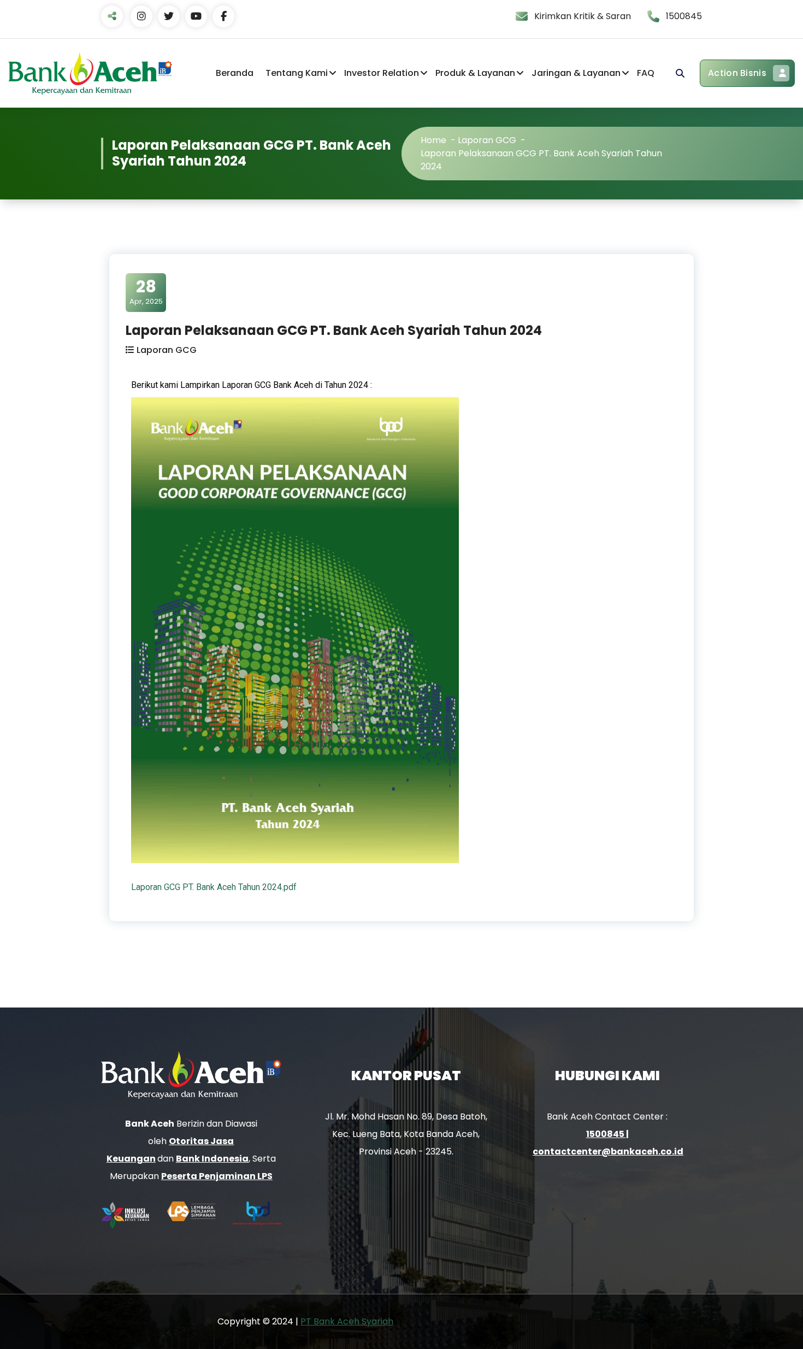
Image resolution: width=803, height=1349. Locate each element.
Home (433, 140)
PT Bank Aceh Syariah (346, 1321)
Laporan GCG (487, 140)
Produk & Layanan (475, 73)
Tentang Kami (296, 73)
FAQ (645, 73)
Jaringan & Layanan (576, 73)
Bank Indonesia (212, 1158)
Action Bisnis (737, 73)
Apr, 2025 (146, 292)
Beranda (234, 73)
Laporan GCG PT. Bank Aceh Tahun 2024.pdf (214, 887)
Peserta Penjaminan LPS (217, 1176)
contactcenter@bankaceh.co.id (608, 1151)
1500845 (606, 1134)
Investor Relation (381, 73)
